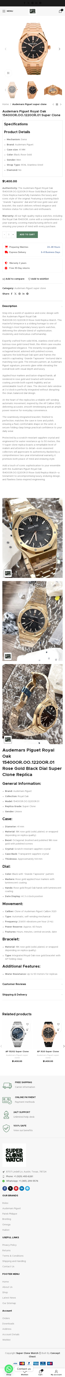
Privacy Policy (9, 1245)
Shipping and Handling (14, 1261)
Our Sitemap (9, 1303)
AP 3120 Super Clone (48, 1052)
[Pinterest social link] (32, 3)
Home (5, 104)
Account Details (10, 1335)
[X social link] (28, 3)
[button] (5, 49)
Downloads (8, 1324)
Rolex (5, 1203)
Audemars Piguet (11, 1208)
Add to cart (27, 235)
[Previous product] (53, 104)
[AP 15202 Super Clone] (17, 1034)
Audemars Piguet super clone (29, 104)
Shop (5, 1292)
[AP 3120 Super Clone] (48, 1034)
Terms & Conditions (13, 1256)
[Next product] (61, 104)
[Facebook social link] (24, 3)
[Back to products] (57, 104)
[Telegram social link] (40, 3)
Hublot (5, 1230)
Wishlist (6, 1340)
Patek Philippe (9, 1214)
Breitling (6, 1219)
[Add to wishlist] (27, 1024)
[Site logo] (32, 11)
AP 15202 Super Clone (17, 1052)
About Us (7, 1287)
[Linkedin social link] (36, 3)
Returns (6, 1251)
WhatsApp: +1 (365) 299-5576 (22, 1181)
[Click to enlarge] (8, 73)
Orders (6, 1318)
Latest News (9, 1298)
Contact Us (8, 1267)
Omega (6, 1225)
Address (6, 1329)
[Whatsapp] (9, 1369)
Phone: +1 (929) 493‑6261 (19, 1176)
